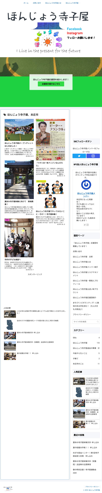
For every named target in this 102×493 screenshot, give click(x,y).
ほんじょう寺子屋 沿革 (83, 257)
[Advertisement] (34, 290)
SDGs (86, 338)
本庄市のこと (86, 364)
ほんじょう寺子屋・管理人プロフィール (85, 282)
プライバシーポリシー (82, 314)
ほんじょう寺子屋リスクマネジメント (85, 273)
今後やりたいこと (86, 353)
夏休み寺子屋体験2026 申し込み (86, 442)
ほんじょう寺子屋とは (82, 262)
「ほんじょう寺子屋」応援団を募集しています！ (85, 244)
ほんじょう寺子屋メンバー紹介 (85, 267)
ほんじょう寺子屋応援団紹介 (84, 297)
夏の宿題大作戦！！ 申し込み (85, 447)
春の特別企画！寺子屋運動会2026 (84, 471)
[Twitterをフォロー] (79, 156)
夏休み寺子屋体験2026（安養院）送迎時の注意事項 (84, 462)
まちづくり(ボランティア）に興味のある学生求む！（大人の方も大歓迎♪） (86, 306)
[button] (98, 321)
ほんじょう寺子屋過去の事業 (86, 348)
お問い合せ (77, 251)
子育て (86, 358)
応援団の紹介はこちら (51, 84)
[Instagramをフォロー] (93, 156)
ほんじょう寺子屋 (86, 343)
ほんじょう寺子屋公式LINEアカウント (85, 290)
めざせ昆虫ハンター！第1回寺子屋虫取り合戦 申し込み (86, 454)
